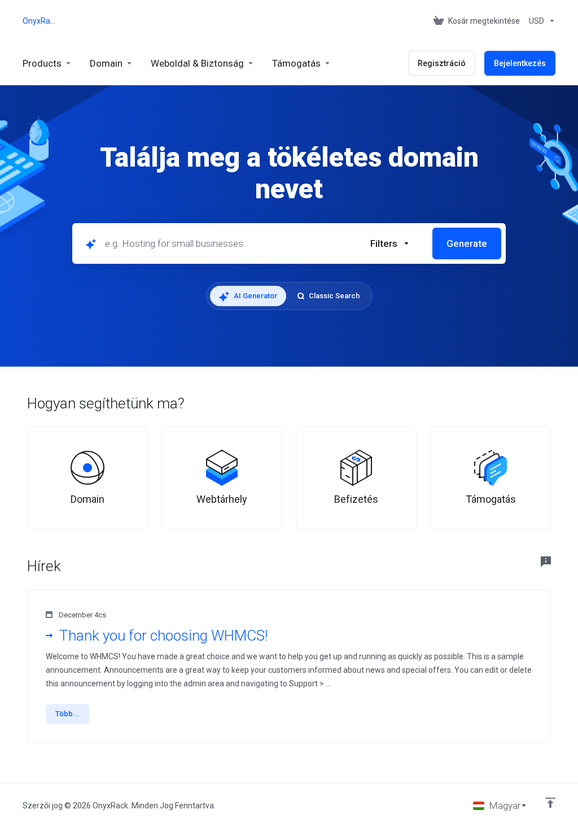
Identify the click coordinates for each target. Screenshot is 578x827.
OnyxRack (39, 20)
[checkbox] (444, 313)
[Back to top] (550, 802)
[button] (390, 243)
